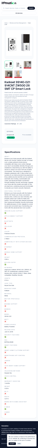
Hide (19, 443)
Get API (3, 439)
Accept (12, 443)
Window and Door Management (18, 23)
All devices (19, 13)
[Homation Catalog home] (19, 2)
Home (6, 23)
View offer (11, 137)
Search (31, 8)
